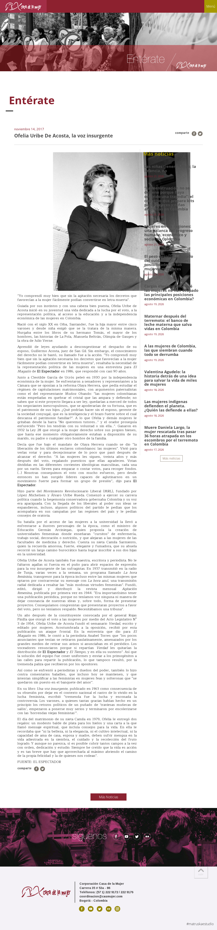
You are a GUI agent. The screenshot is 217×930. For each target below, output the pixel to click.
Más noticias (171, 458)
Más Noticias (108, 797)
